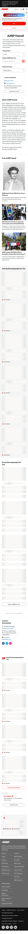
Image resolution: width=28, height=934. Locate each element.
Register (16, 9)
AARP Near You (5, 873)
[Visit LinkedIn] (15, 927)
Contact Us (16, 853)
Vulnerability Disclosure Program (9, 921)
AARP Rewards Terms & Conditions (10, 915)
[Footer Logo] (14, 842)
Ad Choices (21, 921)
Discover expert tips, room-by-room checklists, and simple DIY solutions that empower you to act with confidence (10, 3)
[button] (26, 9)
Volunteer (4, 860)
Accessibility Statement (7, 912)
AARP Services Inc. (18, 880)
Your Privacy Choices (6, 923)
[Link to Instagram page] (10, 643)
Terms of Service (20, 910)
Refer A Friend (17, 863)
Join (14, 23)
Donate (3, 856)
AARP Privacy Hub (11, 910)
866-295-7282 (9, 80)
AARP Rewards (5, 866)
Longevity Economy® (7, 903)
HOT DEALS (8, 796)
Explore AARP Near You (9, 58)
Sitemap (3, 910)
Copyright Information (7, 918)
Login (21, 9)
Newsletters (17, 860)
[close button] (26, 12)
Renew (14, 28)
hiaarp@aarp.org (10, 83)
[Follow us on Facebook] (3, 643)
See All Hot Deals (14, 804)
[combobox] (14, 61)
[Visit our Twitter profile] (7, 643)
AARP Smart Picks (6, 870)
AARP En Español (18, 856)
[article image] (14, 191)
